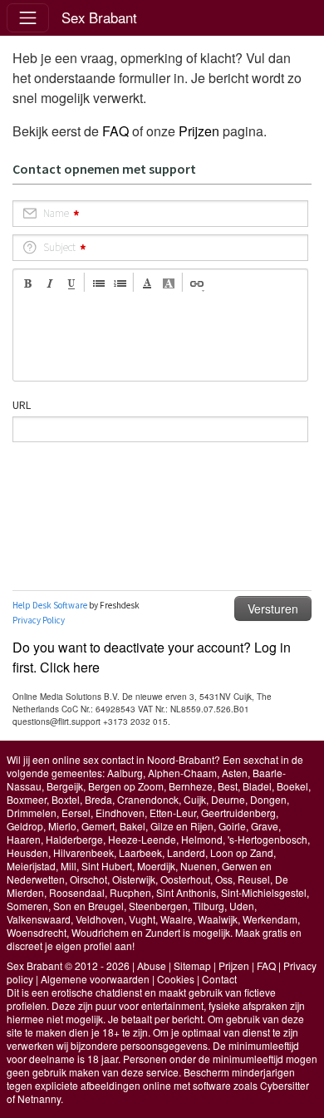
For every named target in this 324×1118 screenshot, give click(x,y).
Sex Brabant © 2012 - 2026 (68, 965)
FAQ (115, 130)
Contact (219, 979)
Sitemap (192, 965)
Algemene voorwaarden (95, 979)
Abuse (151, 965)
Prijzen (199, 130)
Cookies (175, 979)
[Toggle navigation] (28, 17)
